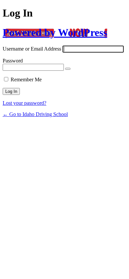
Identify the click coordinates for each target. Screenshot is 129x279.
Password (13, 60)
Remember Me (26, 79)
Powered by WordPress (55, 32)
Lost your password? (24, 103)
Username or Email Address (32, 49)
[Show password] (67, 69)
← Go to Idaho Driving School (35, 114)
